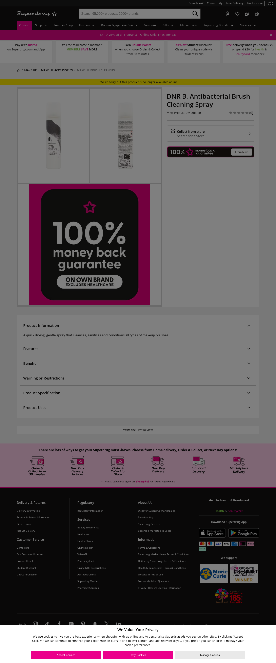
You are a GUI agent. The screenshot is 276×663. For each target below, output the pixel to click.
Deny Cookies (138, 655)
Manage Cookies (210, 655)
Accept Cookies (66, 655)
